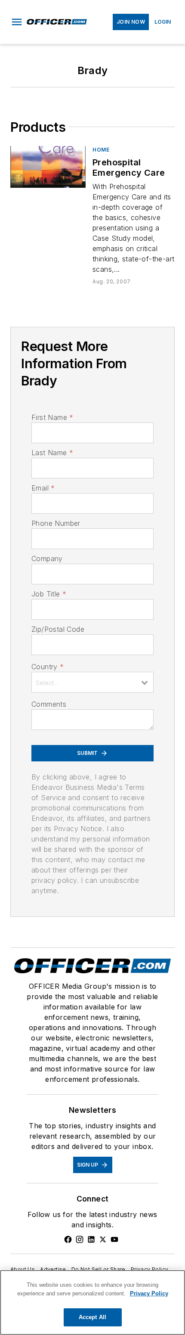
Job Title (48, 594)
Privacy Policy (150, 1269)
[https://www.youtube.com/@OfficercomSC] (114, 1239)
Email (43, 488)
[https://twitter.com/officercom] (103, 1239)
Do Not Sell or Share (98, 1269)
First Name (52, 417)
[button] (16, 22)
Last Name (52, 452)
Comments (48, 704)
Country (47, 666)
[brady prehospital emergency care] (48, 167)
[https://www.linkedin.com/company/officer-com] (91, 1239)
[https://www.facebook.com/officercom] (68, 1239)
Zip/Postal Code (57, 629)
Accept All (92, 1317)
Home (100, 149)
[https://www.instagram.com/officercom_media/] (79, 1239)
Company (47, 558)
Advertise (53, 1269)
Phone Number (55, 523)
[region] (92, 1302)
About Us (22, 1269)
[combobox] (92, 682)
